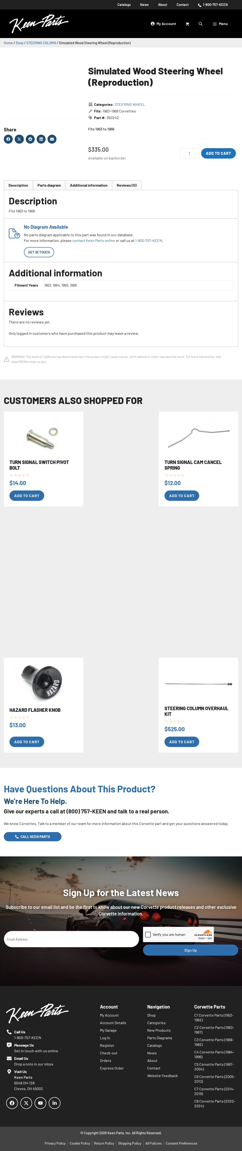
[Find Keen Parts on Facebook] (12, 1103)
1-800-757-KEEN (215, 5)
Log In (105, 1037)
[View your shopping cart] (187, 24)
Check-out (108, 1053)
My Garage (108, 1030)
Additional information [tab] (89, 185)
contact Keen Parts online (93, 240)
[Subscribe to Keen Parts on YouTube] (40, 1103)
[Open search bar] (201, 23)
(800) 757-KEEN (86, 811)
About (162, 5)
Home (8, 43)
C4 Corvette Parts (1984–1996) (214, 1054)
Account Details (113, 1022)
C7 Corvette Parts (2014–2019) (214, 1091)
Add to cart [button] (26, 495)
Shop (19, 43)
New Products (159, 1030)
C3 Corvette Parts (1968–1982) (214, 1042)
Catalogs (124, 5)
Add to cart (218, 153)
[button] (8, 139)
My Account (109, 1015)
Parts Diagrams (159, 1037)
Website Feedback (162, 1075)
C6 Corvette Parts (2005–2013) (214, 1078)
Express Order (112, 1068)
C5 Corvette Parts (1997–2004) (214, 1066)
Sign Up (190, 950)
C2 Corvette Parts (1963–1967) (214, 1029)
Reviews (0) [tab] (127, 185)
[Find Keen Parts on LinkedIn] (54, 1103)
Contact (183, 5)
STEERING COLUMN (41, 43)
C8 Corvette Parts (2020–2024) (214, 1103)
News (144, 5)
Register (107, 1045)
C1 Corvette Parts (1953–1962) (213, 1017)
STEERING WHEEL (130, 104)
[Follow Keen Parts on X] (26, 1103)
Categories (156, 1022)
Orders (105, 1060)
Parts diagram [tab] (49, 185)
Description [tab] (18, 185)
